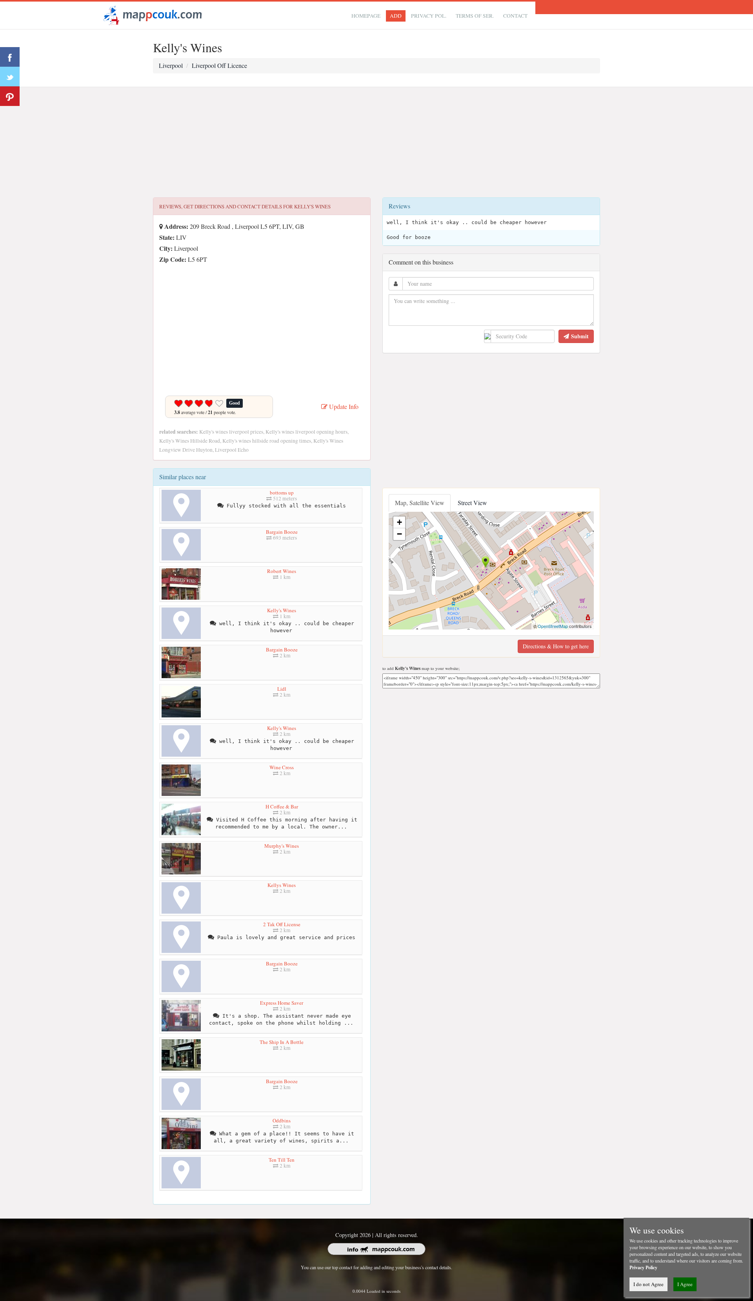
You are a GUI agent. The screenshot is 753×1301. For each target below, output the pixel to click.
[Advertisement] (376, 142)
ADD (396, 15)
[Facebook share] (10, 57)
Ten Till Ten (282, 1159)
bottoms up (282, 492)
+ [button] (399, 522)
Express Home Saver (281, 1002)
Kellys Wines (281, 885)
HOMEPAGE (365, 15)
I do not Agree (648, 1284)
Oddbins (282, 1120)
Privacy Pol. (428, 15)
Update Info (342, 406)
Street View (472, 502)
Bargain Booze (282, 531)
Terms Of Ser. (475, 15)
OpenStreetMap (553, 626)
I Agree (685, 1284)
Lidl (281, 688)
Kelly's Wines (281, 610)
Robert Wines (281, 571)
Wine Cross (281, 767)
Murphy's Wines (281, 845)
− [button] (399, 534)
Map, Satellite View (419, 502)
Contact (515, 15)
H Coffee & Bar (282, 806)
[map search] (151, 14)
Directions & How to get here (556, 646)
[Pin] (10, 96)
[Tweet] (10, 76)
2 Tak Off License (281, 924)
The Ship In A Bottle (282, 1042)
